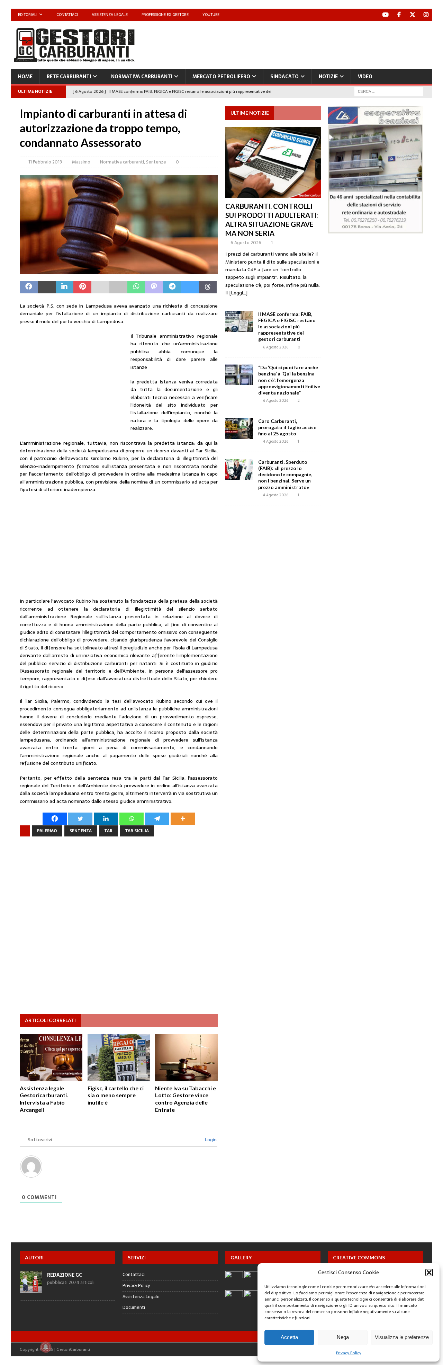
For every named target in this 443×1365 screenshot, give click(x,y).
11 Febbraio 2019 (45, 162)
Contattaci (67, 14)
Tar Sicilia (137, 830)
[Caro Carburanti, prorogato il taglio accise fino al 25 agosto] (239, 428)
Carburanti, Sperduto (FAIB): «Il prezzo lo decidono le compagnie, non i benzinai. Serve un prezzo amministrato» (285, 474)
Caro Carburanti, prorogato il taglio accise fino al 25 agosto (287, 427)
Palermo (47, 830)
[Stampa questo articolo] (118, 287)
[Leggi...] (238, 292)
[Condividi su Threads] (208, 287)
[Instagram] (426, 15)
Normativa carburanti (141, 76)
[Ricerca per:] (388, 91)
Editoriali (27, 14)
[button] (429, 1272)
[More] (183, 819)
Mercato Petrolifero (221, 76)
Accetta (289, 1337)
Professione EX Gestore (165, 14)
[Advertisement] (306, 43)
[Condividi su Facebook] (29, 287)
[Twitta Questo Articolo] (47, 287)
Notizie (328, 76)
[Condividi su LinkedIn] (65, 287)
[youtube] (385, 15)
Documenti (134, 1307)
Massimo (81, 162)
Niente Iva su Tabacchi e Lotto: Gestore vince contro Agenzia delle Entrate (185, 1099)
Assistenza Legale (110, 14)
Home (25, 76)
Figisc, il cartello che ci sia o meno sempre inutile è (116, 1095)
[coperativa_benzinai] (375, 229)
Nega (343, 1337)
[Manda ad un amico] (100, 287)
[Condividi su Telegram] (172, 287)
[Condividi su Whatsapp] (136, 287)
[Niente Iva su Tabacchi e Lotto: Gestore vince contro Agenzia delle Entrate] (186, 1057)
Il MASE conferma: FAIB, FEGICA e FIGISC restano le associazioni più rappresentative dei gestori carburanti (287, 326)
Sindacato (284, 76)
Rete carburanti (69, 76)
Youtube (210, 14)
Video (365, 76)
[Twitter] (412, 15)
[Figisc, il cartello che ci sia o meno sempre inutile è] (119, 1057)
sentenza (81, 830)
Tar (108, 830)
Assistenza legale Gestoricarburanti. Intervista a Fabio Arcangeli (44, 1099)
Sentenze (156, 162)
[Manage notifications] (45, 1347)
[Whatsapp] (131, 819)
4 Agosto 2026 (275, 441)
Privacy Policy (348, 1352)
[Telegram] (157, 819)
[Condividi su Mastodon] (154, 287)
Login (210, 1139)
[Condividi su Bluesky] (190, 287)
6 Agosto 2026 (245, 242)
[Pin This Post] (82, 287)
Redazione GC (64, 1275)
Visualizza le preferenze (402, 1337)
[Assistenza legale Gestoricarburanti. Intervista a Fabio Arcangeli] (51, 1057)
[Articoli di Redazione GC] (31, 1289)
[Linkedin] (106, 819)
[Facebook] (399, 15)
